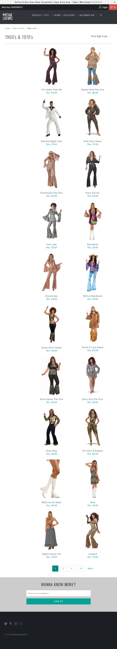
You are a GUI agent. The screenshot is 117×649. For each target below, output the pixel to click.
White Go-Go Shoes (52, 478)
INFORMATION (87, 15)
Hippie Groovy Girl (52, 530)
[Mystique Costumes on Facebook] (11, 624)
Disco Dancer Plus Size (52, 375)
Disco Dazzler (93, 169)
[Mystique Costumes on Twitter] (6, 624)
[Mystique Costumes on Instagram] (16, 624)
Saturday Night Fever (52, 117)
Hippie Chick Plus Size (93, 66)
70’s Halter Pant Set (52, 66)
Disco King (52, 427)
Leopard (93, 530)
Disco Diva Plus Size (93, 375)
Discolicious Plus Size (52, 169)
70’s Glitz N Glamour (93, 427)
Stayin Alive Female (52, 324)
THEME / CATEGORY (64, 15)
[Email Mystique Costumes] (21, 624)
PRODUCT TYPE (41, 15)
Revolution (93, 221)
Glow (93, 478)
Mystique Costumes (7, 16)
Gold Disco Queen (93, 117)
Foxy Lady (52, 221)
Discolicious (52, 272)
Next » (91, 568)
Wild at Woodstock (93, 272)
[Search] (101, 15)
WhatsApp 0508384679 (12, 7)
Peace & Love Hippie (93, 324)
